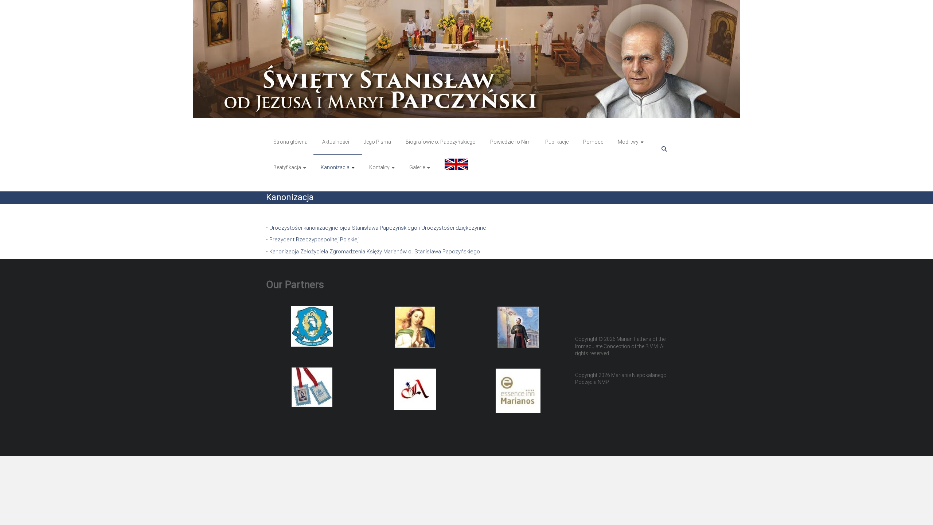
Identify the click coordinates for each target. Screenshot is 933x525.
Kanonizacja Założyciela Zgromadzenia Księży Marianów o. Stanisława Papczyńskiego (374, 251)
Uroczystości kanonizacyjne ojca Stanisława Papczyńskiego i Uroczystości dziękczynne (377, 228)
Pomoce (593, 142)
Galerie (417, 167)
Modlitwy (628, 142)
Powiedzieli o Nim (510, 142)
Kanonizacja (335, 167)
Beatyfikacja (287, 167)
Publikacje (557, 142)
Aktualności (335, 142)
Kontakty (379, 167)
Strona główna (290, 142)
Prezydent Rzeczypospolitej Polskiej (314, 239)
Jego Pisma (377, 142)
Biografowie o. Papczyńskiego (441, 142)
